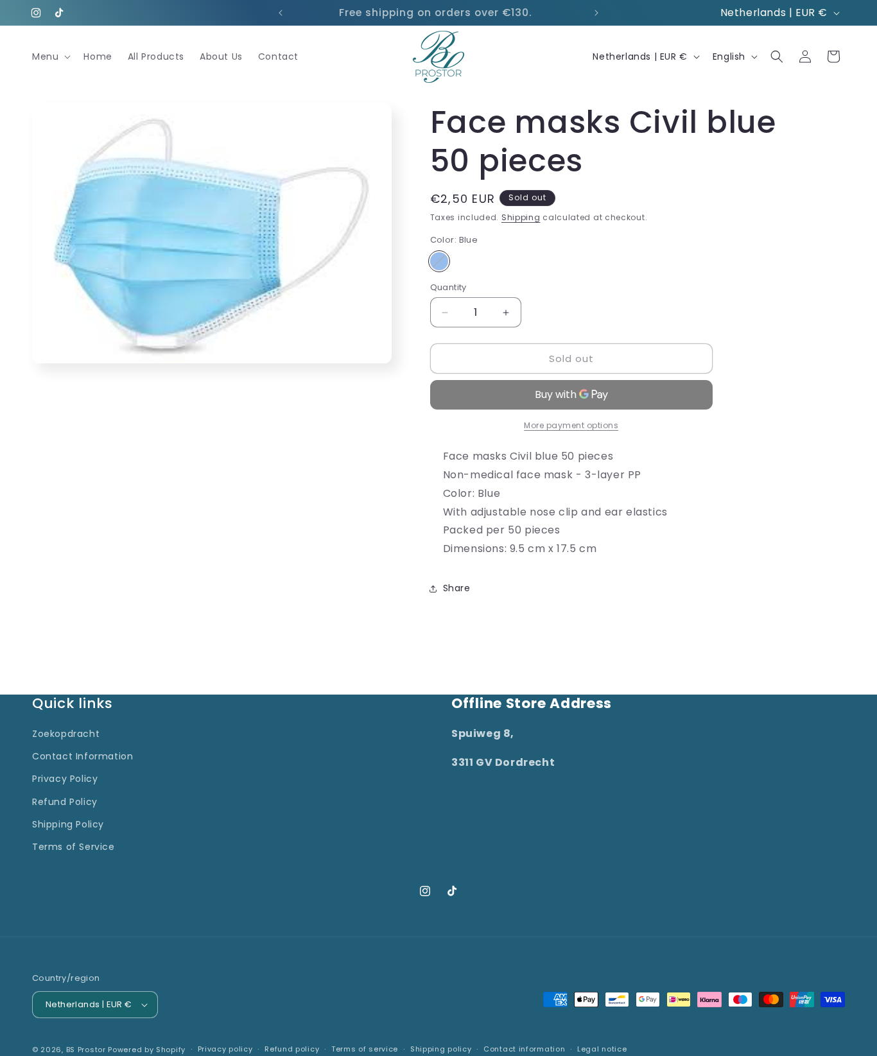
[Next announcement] (596, 13)
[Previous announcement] (280, 13)
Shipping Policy (68, 824)
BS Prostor (86, 1049)
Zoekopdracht (66, 733)
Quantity (448, 287)
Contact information (524, 1049)
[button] (50, 56)
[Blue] (439, 261)
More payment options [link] (571, 425)
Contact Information (82, 756)
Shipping (521, 217)
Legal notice (602, 1049)
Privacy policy (225, 1049)
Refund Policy (65, 801)
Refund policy (292, 1049)
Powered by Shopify (147, 1049)
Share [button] (457, 588)
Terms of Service (73, 846)
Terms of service (364, 1049)
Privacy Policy (65, 778)
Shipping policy (441, 1049)
